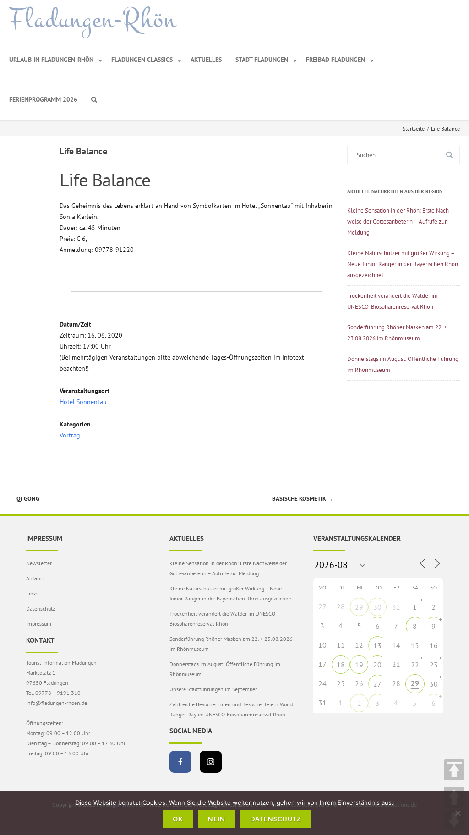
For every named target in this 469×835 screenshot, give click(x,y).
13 (377, 645)
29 (359, 606)
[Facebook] (180, 762)
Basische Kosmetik (302, 498)
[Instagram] (211, 762)
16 (434, 645)
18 (341, 664)
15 (415, 645)
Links (32, 593)
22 (415, 664)
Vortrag (70, 435)
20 (377, 664)
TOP (454, 769)
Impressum (38, 623)
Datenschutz (40, 608)
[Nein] (457, 813)
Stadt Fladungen (261, 59)
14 (396, 645)
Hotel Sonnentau (83, 402)
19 (359, 664)
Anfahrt (35, 578)
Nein (216, 819)
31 (396, 606)
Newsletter (39, 563)
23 (434, 664)
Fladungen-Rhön (92, 19)
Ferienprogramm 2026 (43, 99)
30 (377, 606)
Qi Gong (24, 498)
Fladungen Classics (142, 59)
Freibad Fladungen (335, 59)
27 (377, 683)
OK (178, 819)
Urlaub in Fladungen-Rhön (51, 59)
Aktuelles (206, 59)
